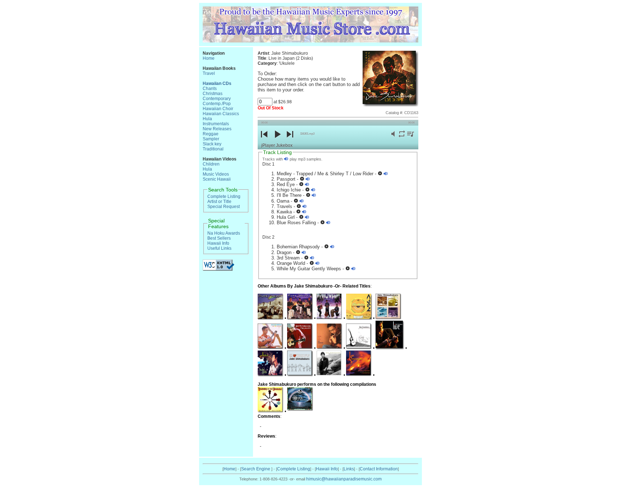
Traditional (213, 149)
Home (209, 58)
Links (349, 468)
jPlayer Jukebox (277, 145)
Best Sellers (219, 238)
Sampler (211, 138)
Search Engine (256, 468)
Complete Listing (223, 196)
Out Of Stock (271, 107)
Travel (209, 73)
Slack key (212, 143)
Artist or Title (219, 201)
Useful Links (219, 248)
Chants (210, 88)
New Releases (217, 128)
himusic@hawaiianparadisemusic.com (344, 479)
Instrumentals (216, 123)
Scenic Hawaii (217, 179)
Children (211, 164)
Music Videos (216, 174)
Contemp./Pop (217, 103)
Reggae (210, 133)
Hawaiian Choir (218, 108)
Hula (207, 118)
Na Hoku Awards (223, 233)
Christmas (212, 93)
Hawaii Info (218, 243)
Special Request (223, 206)
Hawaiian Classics (221, 113)
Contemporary (217, 98)
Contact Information (379, 468)
